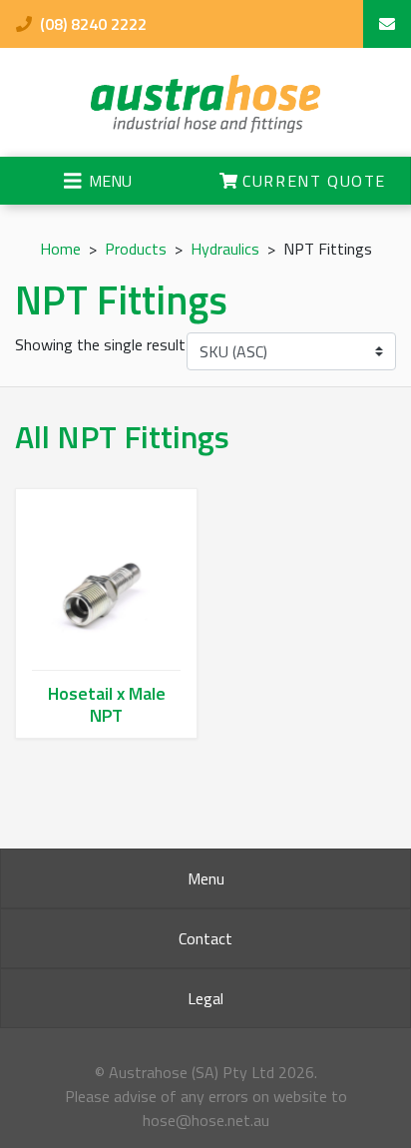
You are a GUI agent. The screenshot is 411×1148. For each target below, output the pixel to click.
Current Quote (311, 181)
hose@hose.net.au (206, 1120)
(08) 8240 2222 (91, 24)
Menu (206, 878)
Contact (205, 938)
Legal (205, 998)
